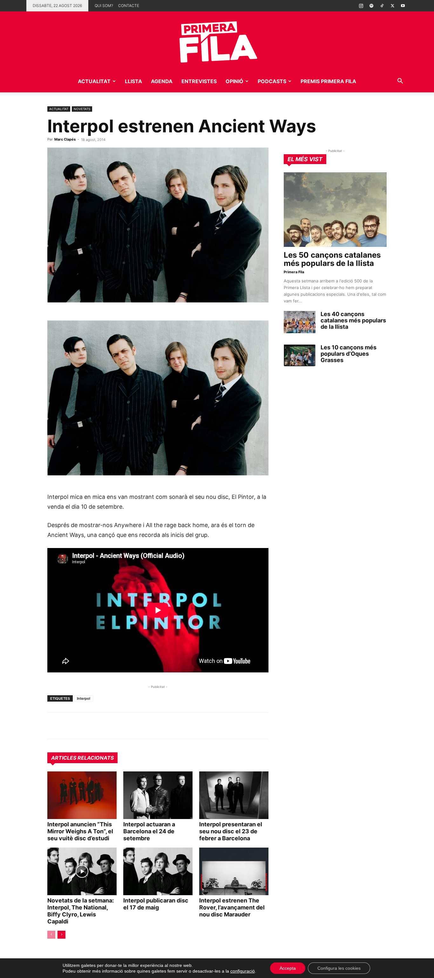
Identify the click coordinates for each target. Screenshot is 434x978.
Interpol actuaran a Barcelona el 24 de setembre (149, 831)
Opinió (234, 81)
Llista (133, 81)
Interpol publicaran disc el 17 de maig (155, 904)
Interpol (83, 698)
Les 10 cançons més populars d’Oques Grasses (348, 353)
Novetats (82, 109)
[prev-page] (51, 935)
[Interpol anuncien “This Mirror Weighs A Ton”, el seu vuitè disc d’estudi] (82, 795)
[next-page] (61, 935)
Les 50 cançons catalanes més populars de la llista (332, 259)
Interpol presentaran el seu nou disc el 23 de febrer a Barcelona (230, 831)
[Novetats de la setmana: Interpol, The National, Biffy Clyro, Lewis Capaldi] (82, 871)
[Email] (112, 725)
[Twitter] (392, 5)
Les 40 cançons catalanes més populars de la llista (353, 320)
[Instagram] (361, 5)
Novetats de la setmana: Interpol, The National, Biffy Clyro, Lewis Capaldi (80, 911)
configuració (242, 971)
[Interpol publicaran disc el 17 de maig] (158, 871)
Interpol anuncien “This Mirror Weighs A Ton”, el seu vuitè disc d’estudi (80, 831)
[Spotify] (371, 5)
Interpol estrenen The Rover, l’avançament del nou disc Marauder (232, 907)
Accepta (288, 968)
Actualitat (94, 81)
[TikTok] (382, 5)
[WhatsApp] (53, 725)
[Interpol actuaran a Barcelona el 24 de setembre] (158, 795)
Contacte (128, 5)
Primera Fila (294, 272)
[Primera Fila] (217, 40)
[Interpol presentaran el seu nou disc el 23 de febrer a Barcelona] (233, 795)
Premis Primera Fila (328, 81)
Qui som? (104, 5)
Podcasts (272, 81)
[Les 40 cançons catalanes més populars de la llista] (299, 322)
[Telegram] (68, 725)
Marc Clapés (65, 139)
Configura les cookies (339, 968)
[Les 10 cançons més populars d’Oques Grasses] (299, 355)
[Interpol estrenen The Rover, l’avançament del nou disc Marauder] (233, 871)
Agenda (162, 81)
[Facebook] (97, 725)
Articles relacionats (82, 758)
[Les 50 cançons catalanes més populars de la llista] (335, 209)
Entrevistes (199, 81)
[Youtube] (403, 5)
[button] (400, 82)
